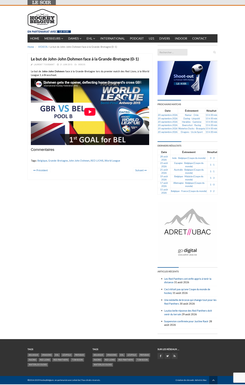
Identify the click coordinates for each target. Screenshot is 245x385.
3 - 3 (212, 158)
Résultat (211, 110)
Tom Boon (77, 360)
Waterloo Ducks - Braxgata (191, 128)
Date (168, 110)
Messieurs (52, 38)
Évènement (191, 110)
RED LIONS (97, 160)
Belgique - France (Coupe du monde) (189, 191)
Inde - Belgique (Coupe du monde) (189, 158)
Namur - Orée (191, 115)
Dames (73, 38)
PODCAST (137, 38)
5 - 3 (212, 178)
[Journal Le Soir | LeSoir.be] (42, 2)
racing (32, 360)
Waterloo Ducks (38, 364)
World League (112, 160)
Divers (164, 38)
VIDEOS (43, 46)
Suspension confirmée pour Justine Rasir (186, 321)
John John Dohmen (79, 160)
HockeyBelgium (47, 380)
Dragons (46, 355)
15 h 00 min (211, 115)
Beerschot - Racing (191, 125)
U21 (151, 38)
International (112, 38)
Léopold (66, 355)
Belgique (42, 160)
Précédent (42, 170)
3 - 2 (212, 191)
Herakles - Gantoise (191, 121)
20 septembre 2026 (168, 115)
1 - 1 (212, 164)
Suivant (139, 170)
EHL (89, 38)
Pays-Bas (79, 355)
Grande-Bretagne (58, 160)
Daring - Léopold (192, 118)
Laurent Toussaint (44, 64)
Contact (199, 38)
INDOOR (181, 38)
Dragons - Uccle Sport (192, 132)
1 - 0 (212, 184)
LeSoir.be (76, 380)
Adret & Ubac (201, 380)
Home (34, 38)
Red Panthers (61, 360)
